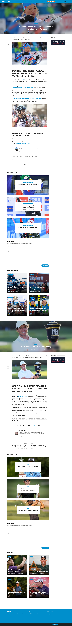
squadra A (22, 79)
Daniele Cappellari (15, 156)
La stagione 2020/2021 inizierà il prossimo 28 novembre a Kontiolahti (26, 98)
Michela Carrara (32, 158)
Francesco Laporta (15, 440)
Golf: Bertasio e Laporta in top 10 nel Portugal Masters (16, 570)
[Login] (68, 1)
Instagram (24, 143)
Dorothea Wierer (34, 156)
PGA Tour (37, 440)
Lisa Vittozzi (22, 158)
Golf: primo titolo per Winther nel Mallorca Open (16, 593)
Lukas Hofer (27, 158)
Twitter (20, 143)
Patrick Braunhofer (15, 159)
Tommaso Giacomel (22, 159)
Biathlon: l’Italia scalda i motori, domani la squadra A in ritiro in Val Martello (38, 447)
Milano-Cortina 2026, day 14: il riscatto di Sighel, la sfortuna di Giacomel (28, 185)
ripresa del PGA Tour (22, 396)
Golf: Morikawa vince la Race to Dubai (28, 488)
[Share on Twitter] (8, 47)
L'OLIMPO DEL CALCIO (50, 1)
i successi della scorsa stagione (36, 99)
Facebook (17, 143)
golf (35, 425)
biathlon (30, 141)
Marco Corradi (25, 209)
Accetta (55, 624)
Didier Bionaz (21, 156)
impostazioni (48, 624)
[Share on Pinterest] (8, 50)
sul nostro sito (32, 138)
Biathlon (35, 23)
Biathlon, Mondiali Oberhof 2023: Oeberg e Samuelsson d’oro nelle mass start (38, 310)
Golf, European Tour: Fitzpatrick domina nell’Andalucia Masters (38, 593)
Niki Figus (12, 291)
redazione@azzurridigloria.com (34, 615)
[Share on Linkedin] (8, 52)
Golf (35, 344)
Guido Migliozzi (31, 440)
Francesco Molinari (22, 440)
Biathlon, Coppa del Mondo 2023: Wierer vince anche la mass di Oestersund (38, 287)
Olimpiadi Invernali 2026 (28, 182)
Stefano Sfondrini (31, 349)
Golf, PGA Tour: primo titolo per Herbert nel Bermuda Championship (39, 570)
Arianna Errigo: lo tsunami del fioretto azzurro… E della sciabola (38, 165)
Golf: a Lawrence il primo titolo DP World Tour (28, 467)
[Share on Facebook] (8, 45)
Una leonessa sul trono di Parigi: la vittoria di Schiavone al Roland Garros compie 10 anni (19, 447)
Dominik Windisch (27, 156)
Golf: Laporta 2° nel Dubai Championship (28, 510)
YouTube (29, 143)
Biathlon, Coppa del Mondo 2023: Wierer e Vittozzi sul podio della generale (16, 287)
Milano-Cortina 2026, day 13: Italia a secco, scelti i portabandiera (28, 206)
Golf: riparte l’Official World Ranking (21, 165)
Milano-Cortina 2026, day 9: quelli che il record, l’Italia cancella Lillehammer (28, 228)
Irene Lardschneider (15, 158)
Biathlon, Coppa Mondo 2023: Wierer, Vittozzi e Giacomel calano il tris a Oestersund (17, 310)
